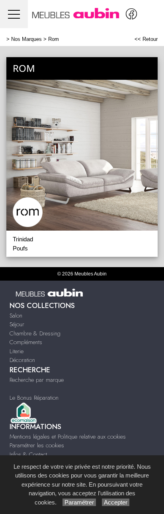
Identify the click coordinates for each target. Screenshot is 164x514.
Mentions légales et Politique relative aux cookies (68, 436)
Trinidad (23, 239)
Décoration (22, 360)
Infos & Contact (28, 454)
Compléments (26, 342)
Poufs (20, 248)
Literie (16, 351)
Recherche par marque (37, 379)
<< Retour (146, 39)
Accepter (115, 502)
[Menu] (14, 14)
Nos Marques (26, 39)
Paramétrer (79, 502)
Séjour (17, 324)
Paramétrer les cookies (37, 445)
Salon (16, 315)
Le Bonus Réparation (34, 397)
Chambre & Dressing (35, 333)
